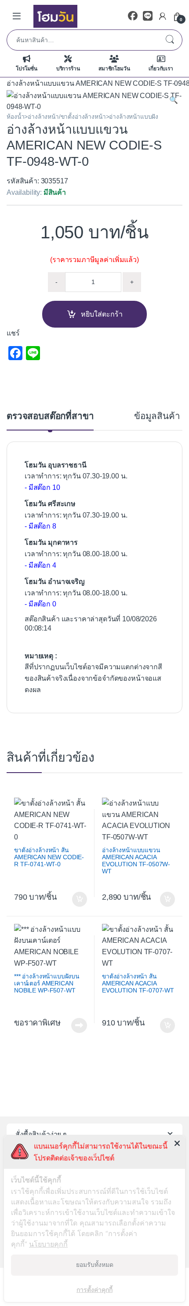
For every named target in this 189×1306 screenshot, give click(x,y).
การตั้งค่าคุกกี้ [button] (94, 1289)
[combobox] (82, 40)
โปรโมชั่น (26, 69)
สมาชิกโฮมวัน (114, 69)
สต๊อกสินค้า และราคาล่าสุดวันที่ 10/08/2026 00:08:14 (91, 623)
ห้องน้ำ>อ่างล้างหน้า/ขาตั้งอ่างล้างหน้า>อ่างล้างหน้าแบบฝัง (82, 116)
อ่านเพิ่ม (79, 1025)
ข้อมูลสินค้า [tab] (157, 416)
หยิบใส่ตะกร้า (102, 314)
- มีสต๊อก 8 (40, 526)
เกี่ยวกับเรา (161, 69)
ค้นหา (169, 40)
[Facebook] (133, 16)
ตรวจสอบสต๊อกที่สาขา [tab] (50, 416)
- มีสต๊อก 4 (40, 565)
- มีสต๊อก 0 (40, 604)
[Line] (148, 16)
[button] (173, 100)
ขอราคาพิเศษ (37, 1022)
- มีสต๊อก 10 (42, 487)
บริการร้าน (68, 69)
